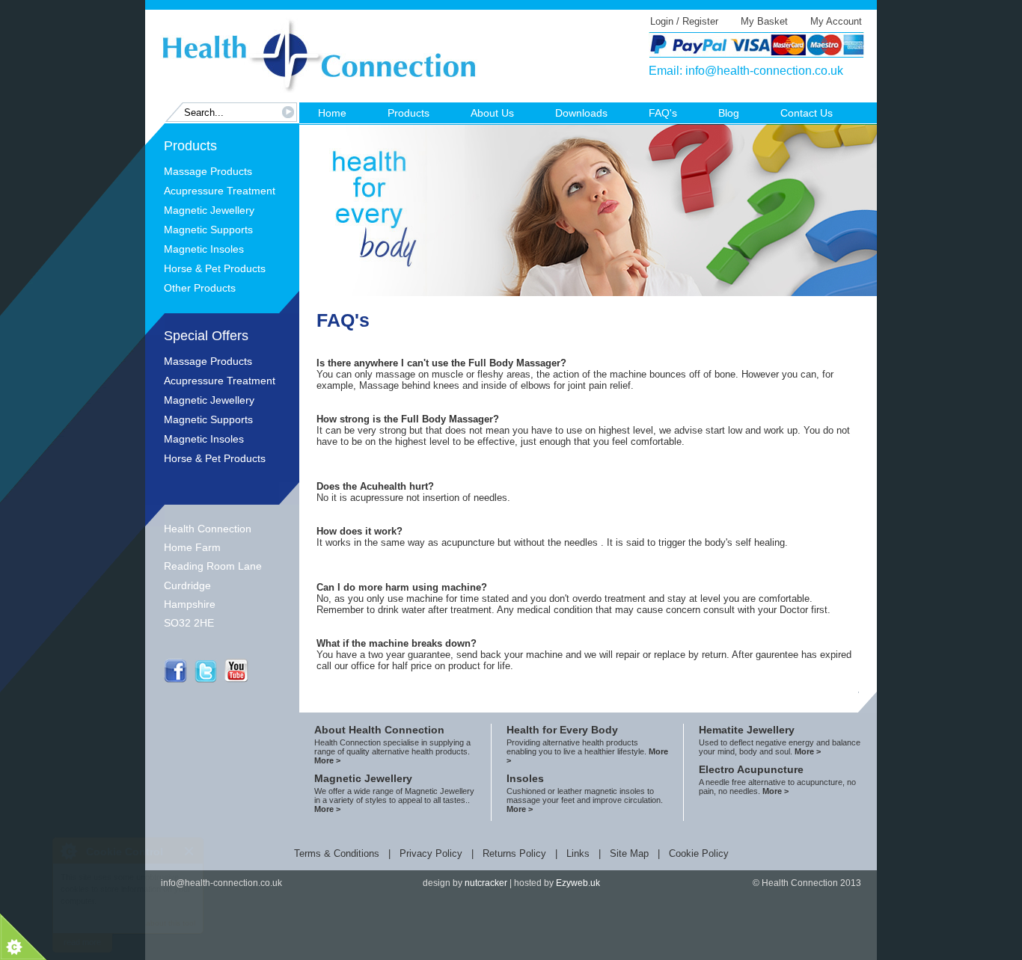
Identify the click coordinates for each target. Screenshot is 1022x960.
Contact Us (806, 113)
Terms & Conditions (336, 853)
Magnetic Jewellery (209, 210)
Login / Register (684, 21)
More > (327, 760)
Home (332, 113)
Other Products (200, 288)
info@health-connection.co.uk (764, 70)
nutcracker (486, 883)
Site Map (629, 853)
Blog (728, 113)
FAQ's (663, 113)
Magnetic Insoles (204, 249)
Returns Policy (514, 853)
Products (408, 113)
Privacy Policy (431, 853)
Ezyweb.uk (578, 883)
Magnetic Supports (208, 230)
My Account (836, 21)
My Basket (764, 21)
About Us (492, 113)
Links (578, 853)
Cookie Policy (699, 853)
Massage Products (208, 171)
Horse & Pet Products (215, 268)
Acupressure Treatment (219, 191)
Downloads (581, 113)
